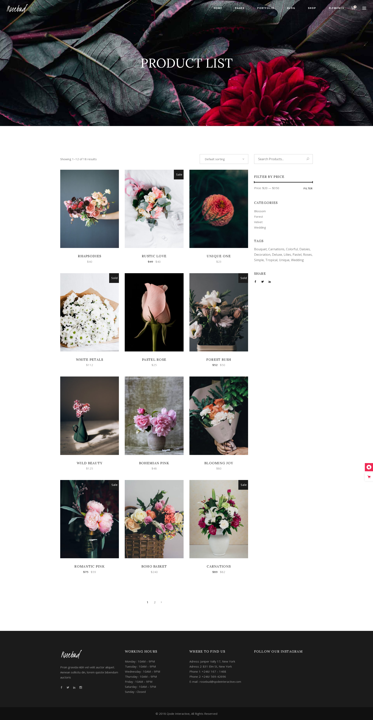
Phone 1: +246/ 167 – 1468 (207, 671)
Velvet (258, 222)
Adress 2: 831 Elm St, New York (210, 666)
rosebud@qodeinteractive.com (220, 681)
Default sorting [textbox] (215, 159)
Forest (258, 216)
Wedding (260, 227)
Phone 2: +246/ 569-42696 (207, 676)
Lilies (287, 254)
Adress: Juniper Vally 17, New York (212, 661)
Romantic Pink (89, 566)
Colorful (292, 249)
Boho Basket (154, 566)
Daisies (304, 249)
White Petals (89, 359)
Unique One (219, 256)
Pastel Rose (154, 359)
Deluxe (277, 254)
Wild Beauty (89, 463)
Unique (284, 260)
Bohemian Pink (154, 463)
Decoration (262, 254)
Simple (259, 260)
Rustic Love (154, 256)
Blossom (260, 211)
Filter (308, 188)
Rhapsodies (89, 256)
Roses (307, 254)
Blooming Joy (218, 463)
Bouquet (260, 249)
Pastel (297, 254)
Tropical (271, 260)
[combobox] (224, 159)
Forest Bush (218, 359)
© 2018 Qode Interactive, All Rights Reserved (186, 714)
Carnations (219, 566)
